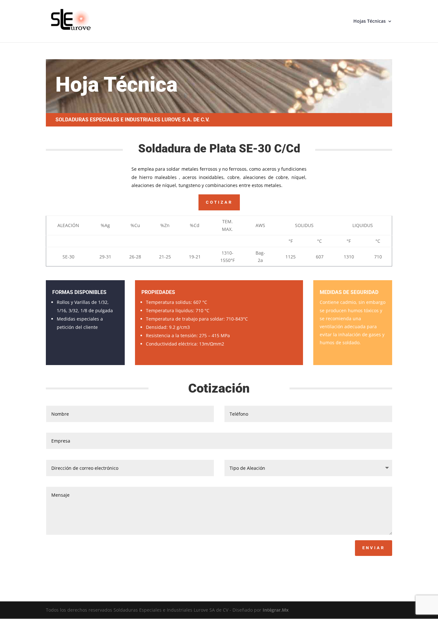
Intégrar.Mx (276, 610)
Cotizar (219, 202)
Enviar (373, 547)
